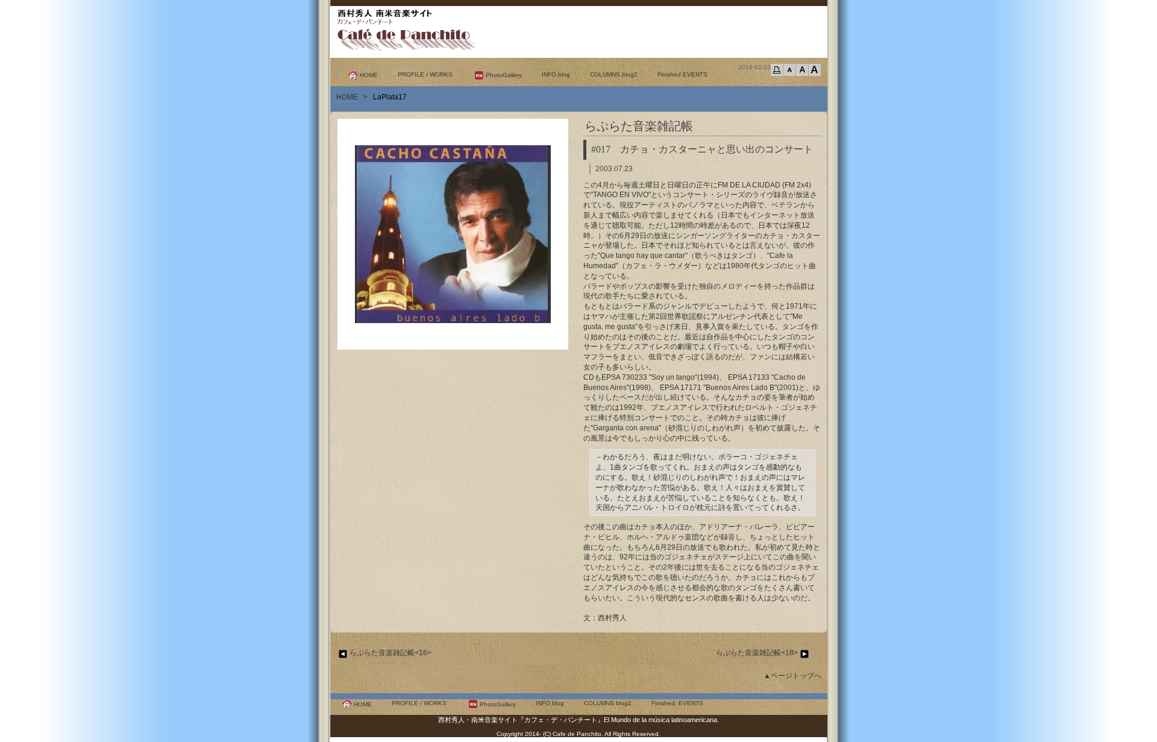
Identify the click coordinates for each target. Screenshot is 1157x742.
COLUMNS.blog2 (614, 74)
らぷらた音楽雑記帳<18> (757, 653)
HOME (369, 75)
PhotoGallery (504, 75)
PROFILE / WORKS (425, 74)
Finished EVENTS (682, 74)
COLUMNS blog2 (608, 703)
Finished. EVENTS (677, 703)
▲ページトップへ (792, 675)
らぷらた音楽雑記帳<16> (390, 653)
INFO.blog (556, 74)
